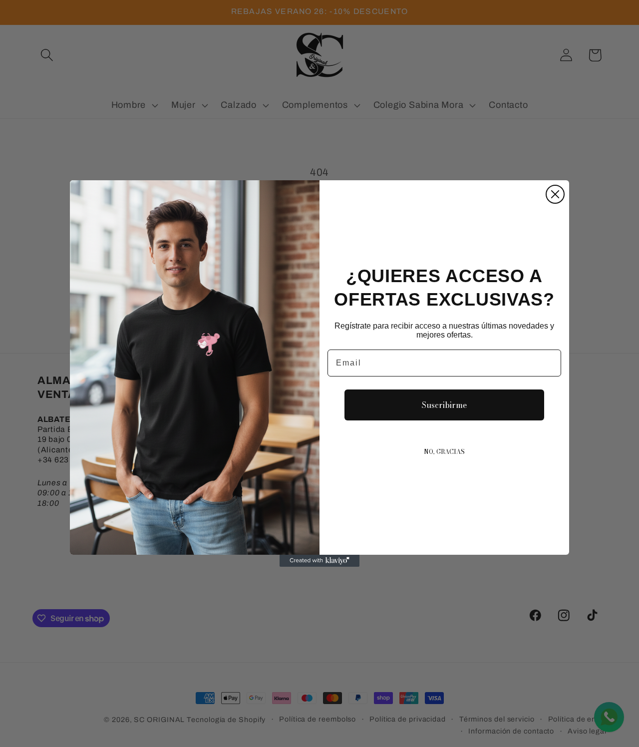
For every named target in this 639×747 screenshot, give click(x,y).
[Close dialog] (555, 194)
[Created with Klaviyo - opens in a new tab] (319, 561)
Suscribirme (444, 405)
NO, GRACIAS (444, 451)
